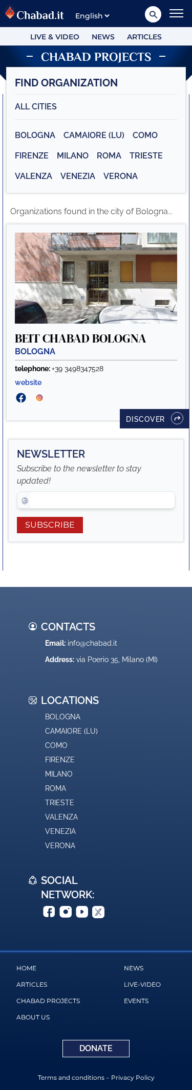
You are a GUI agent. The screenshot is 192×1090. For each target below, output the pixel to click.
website (28, 382)
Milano (73, 156)
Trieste (146, 156)
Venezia (77, 176)
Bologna (35, 135)
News (103, 36)
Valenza (33, 176)
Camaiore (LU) (93, 135)
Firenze (32, 156)
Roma (109, 156)
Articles (144, 36)
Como (145, 135)
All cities (36, 106)
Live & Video (54, 36)
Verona (120, 176)
